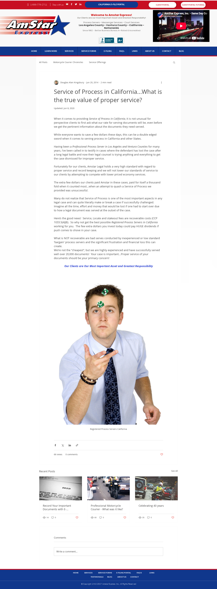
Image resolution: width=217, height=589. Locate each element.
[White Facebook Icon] (71, 4)
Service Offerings (97, 62)
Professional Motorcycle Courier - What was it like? (107, 507)
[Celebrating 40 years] (156, 488)
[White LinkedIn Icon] (80, 4)
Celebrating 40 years (151, 505)
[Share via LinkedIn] (69, 445)
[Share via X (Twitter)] (62, 445)
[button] (51, 51)
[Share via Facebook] (55, 445)
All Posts (43, 62)
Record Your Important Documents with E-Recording (57, 507)
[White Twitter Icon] (76, 4)
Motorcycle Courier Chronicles (68, 62)
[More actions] (161, 82)
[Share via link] (77, 445)
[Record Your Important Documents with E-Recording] (60, 488)
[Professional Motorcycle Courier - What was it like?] (108, 488)
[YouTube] (67, 4)
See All (174, 470)
